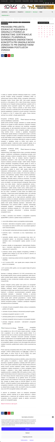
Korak (20, 22)
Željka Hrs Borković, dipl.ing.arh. (9, 403)
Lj (49, 30)
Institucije (41, 0)
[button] (53, 417)
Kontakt (31, 0)
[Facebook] (43, 3)
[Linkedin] (48, 3)
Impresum (32, 440)
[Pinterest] (9, 55)
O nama (11, 0)
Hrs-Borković (15, 22)
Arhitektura (4, 11)
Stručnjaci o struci (4, 23)
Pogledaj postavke (27, 437)
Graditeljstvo (12, 11)
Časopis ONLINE (18, 0)
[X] (50, 3)
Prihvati (27, 429)
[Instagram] (46, 3)
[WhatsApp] (12, 55)
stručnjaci (10, 22)
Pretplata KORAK (25, 0)
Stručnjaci (36, 0)
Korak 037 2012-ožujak (26, 22)
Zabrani (27, 433)
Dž (39, 28)
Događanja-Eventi (9, 19)
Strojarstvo (20, 11)
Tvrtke (40, 11)
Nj (41, 32)
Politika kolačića (24, 440)
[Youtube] (53, 3)
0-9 (47, 36)
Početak (2, 19)
